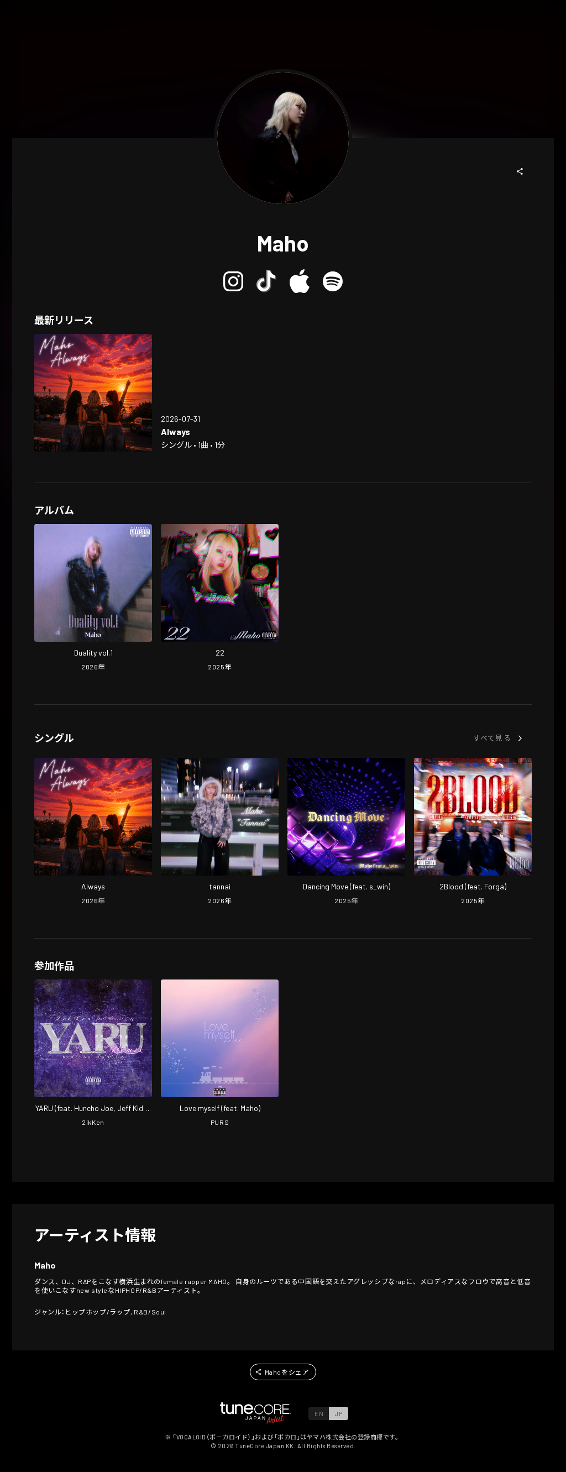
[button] (520, 171)
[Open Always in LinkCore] (93, 393)
